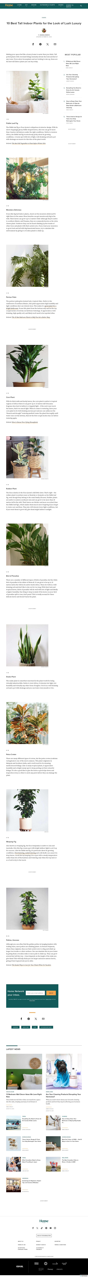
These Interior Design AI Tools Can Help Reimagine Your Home (74, 119)
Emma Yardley (69, 67)
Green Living (26, 1027)
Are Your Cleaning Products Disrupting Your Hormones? (72, 77)
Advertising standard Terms (23, 1248)
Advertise (57, 1241)
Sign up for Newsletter (44, 1235)
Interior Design (26, 1137)
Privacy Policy (32, 1000)
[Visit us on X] (37, 1228)
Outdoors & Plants (47, 5)
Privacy (38, 1241)
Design (33, 5)
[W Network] (45, 1263)
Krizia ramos (69, 123)
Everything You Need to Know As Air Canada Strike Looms (73, 90)
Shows (60, 5)
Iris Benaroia (25, 1191)
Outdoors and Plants (46, 1027)
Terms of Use (48, 999)
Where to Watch (69, 6)
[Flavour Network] (50, 1269)
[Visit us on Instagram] (55, 1228)
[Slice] (41, 1269)
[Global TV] (55, 1263)
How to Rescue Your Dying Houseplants (25, 422)
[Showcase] (36, 1263)
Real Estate (65, 1157)
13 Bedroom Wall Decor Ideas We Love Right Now (73, 63)
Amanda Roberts (45, 35)
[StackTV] (60, 1269)
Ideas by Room (10, 1091)
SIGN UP (51, 993)
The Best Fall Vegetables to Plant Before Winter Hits (29, 143)
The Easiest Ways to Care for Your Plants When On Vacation (31, 965)
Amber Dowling (70, 81)
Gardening (15, 1027)
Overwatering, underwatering (25, 853)
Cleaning (64, 1116)
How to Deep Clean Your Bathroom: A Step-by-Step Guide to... (71, 1120)
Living (19, 5)
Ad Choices (84, 1275)
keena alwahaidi (70, 94)
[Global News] (64, 1263)
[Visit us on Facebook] (33, 1228)
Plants (44, 17)
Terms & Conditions (60, 1244)
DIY (26, 5)
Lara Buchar (25, 1170)
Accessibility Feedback (40, 1248)
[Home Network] (9, 6)
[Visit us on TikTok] (42, 1228)
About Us (20, 1241)
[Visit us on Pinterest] (46, 1228)
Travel (24, 1116)
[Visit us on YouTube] (51, 1228)
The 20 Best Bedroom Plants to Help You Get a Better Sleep (31, 317)
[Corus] (19, 1266)
